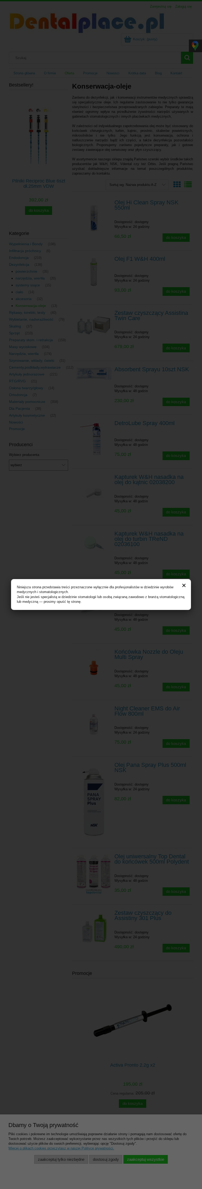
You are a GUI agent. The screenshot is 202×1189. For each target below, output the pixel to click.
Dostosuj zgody (106, 1159)
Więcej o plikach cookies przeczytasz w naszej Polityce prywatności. (61, 1148)
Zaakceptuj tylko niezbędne (61, 1159)
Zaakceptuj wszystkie (145, 1159)
